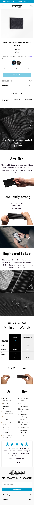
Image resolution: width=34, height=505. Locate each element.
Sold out (17, 75)
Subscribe (17, 489)
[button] (3, 6)
